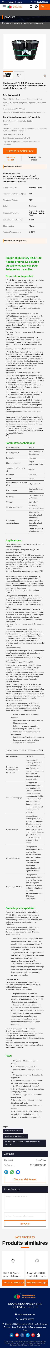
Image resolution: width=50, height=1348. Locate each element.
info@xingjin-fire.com (13, 2)
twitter (28, 1335)
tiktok (38, 1335)
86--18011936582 (40, 2)
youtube (17, 1335)
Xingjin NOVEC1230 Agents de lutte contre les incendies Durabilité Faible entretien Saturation (36, 1275)
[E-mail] (18, 1172)
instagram (33, 1335)
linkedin (11, 1335)
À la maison (6, 23)
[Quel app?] (12, 1172)
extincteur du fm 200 (13, 1131)
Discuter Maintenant (25, 1179)
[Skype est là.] (6, 1172)
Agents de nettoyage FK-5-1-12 (35, 23)
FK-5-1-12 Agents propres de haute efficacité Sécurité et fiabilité (12, 1275)
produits (17, 23)
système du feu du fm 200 (15, 1136)
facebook (22, 1335)
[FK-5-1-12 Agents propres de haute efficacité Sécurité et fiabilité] (13, 1261)
